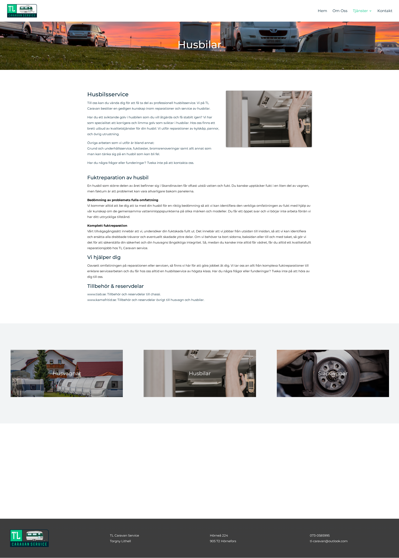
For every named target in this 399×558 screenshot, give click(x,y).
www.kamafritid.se (101, 300)
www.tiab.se (96, 294)
